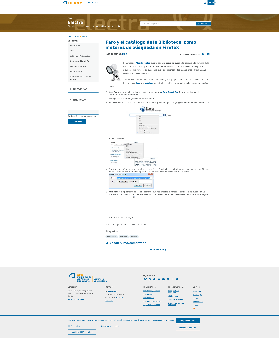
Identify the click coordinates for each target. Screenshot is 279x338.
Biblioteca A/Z (148, 298)
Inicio (70, 36)
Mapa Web (197, 291)
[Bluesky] (145, 280)
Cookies (196, 298)
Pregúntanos (148, 294)
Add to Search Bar (169, 92)
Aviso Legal (197, 295)
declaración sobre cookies (163, 320)
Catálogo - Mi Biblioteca (80, 56)
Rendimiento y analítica (110, 326)
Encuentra (73, 41)
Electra (84, 36)
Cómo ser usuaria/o (175, 299)
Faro (72, 50)
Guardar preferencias (82, 332)
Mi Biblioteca (173, 296)
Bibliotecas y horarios (151, 291)
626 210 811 (120, 297)
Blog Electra (75, 45)
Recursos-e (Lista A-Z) (79, 61)
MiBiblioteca (210, 2)
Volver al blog (159, 249)
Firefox (134, 237)
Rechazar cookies (187, 328)
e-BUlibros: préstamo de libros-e (80, 78)
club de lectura (176, 304)
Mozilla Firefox (143, 63)
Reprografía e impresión (173, 292)
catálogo (123, 237)
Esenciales (75, 326)
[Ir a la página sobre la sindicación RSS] (194, 309)
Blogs (77, 36)
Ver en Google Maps (76, 299)
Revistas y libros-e (78, 66)
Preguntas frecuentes (152, 301)
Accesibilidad (198, 302)
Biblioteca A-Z (76, 71)
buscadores (111, 237)
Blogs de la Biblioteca (151, 305)
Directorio (109, 301)
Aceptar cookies (188, 321)
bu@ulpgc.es (113, 291)
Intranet (196, 305)
